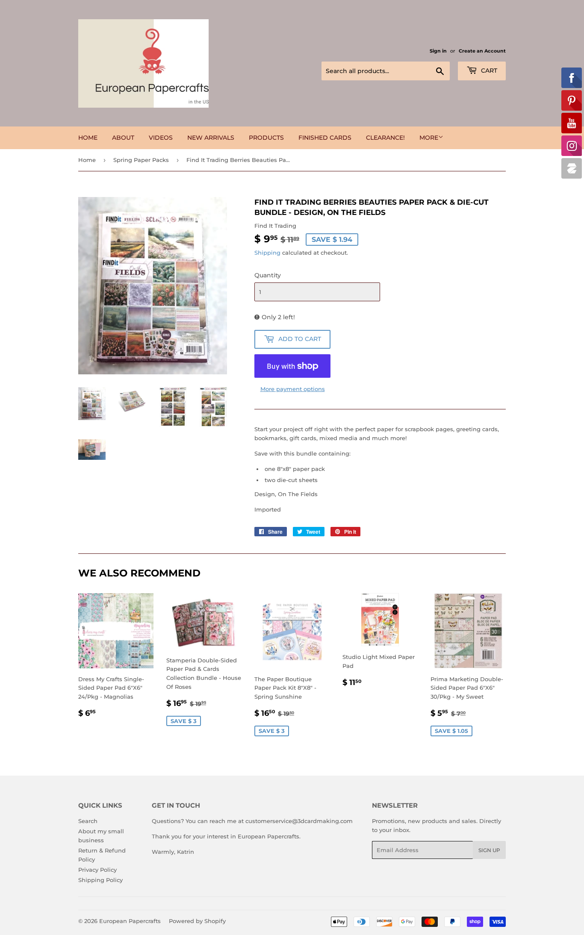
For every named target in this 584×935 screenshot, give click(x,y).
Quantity (267, 275)
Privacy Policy (97, 869)
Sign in (438, 51)
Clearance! (385, 137)
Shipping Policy (100, 879)
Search (87, 820)
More (428, 137)
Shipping (267, 252)
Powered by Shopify (197, 920)
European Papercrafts (130, 920)
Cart (488, 70)
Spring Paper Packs (141, 159)
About (123, 137)
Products (266, 137)
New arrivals (210, 137)
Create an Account (482, 51)
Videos (161, 137)
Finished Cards (324, 137)
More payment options (292, 388)
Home (87, 137)
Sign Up (489, 850)
